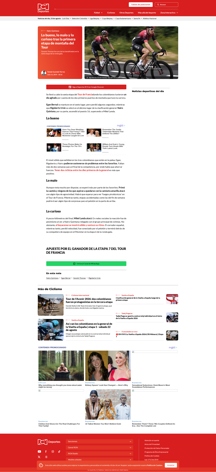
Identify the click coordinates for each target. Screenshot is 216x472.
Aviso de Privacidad (152, 444)
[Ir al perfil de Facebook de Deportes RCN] (45, 452)
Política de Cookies (154, 465)
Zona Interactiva (167, 12)
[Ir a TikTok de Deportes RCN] (59, 452)
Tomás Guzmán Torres (56, 72)
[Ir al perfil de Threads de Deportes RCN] (46, 457)
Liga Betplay (94, 18)
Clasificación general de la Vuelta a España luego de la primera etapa (138, 299)
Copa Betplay (107, 18)
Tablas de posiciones (140, 4)
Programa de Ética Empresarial (156, 452)
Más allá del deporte (147, 12)
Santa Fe (137, 18)
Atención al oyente (152, 440)
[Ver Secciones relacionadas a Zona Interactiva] (177, 12)
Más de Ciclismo (50, 289)
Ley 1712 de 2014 (151, 459)
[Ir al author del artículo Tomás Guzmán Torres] (43, 73)
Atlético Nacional (149, 18)
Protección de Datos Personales (157, 448)
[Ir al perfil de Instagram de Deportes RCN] (53, 452)
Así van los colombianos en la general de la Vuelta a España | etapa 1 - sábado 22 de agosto (89, 326)
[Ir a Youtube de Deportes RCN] (39, 452)
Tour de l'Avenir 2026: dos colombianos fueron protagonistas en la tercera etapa (89, 300)
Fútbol (97, 12)
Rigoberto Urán (95, 278)
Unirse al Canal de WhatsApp (88, 263)
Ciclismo (111, 12)
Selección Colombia (79, 18)
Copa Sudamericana (123, 18)
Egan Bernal (65, 278)
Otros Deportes (126, 12)
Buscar (163, 5)
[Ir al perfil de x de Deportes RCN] (39, 457)
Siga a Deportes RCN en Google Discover (88, 87)
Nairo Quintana (52, 278)
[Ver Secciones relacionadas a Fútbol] (102, 12)
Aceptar (171, 465)
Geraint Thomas (79, 278)
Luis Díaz (65, 18)
